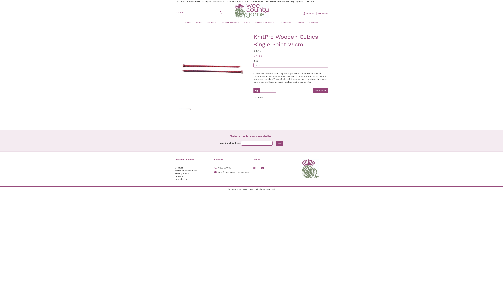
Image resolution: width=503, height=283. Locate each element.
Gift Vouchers (285, 22)
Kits (246, 22)
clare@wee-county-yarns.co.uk (233, 172)
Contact (300, 22)
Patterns (211, 22)
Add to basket (320, 90)
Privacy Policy (182, 173)
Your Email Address (230, 143)
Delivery (290, 1)
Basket (324, 13)
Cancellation (181, 179)
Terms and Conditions (186, 170)
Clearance (313, 22)
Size (255, 61)
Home (187, 22)
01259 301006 (224, 168)
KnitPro (257, 51)
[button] (181, 82)
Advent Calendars (229, 22)
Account (309, 13)
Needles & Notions (263, 22)
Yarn (198, 22)
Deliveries (180, 176)
